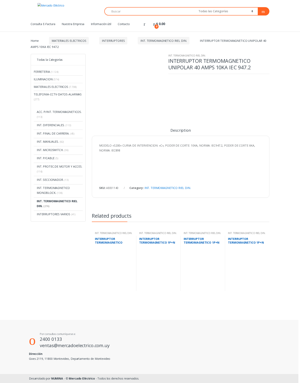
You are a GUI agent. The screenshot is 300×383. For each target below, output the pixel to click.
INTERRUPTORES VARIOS (56, 214)
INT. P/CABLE (47, 158)
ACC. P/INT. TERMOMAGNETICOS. (59, 114)
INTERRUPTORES (113, 41)
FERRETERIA (46, 72)
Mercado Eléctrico (82, 378)
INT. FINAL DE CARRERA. (55, 133)
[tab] (180, 132)
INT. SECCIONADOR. (53, 180)
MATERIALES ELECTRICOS (69, 41)
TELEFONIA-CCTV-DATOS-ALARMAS (58, 96)
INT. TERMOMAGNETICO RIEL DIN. (163, 41)
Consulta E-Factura (43, 24)
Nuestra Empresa (73, 24)
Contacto (124, 24)
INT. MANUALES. (50, 141)
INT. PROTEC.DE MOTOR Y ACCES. (59, 168)
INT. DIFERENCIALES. (54, 125)
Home (35, 41)
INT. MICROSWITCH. (53, 150)
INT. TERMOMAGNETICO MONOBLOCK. (53, 190)
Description (180, 130)
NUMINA (57, 378)
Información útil (101, 24)
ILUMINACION (46, 79)
